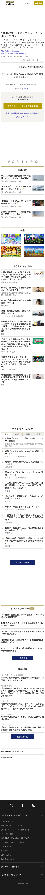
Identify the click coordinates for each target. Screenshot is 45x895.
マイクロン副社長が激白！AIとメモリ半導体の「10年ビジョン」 (22, 632)
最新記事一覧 (22, 736)
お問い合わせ (6, 855)
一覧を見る (22, 657)
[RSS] (33, 806)
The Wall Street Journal (10, 51)
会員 (38, 434)
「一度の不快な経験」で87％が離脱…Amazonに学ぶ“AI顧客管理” (22, 615)
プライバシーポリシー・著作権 (12, 842)
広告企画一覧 (7, 757)
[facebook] (22, 806)
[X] (11, 806)
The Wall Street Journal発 (16, 53)
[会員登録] (38, 3)
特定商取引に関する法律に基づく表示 (15, 838)
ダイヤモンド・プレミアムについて (14, 825)
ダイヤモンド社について (11, 875)
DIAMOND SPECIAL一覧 (12, 751)
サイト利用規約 (7, 834)
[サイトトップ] (10, 3)
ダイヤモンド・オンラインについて (15, 815)
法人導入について (8, 859)
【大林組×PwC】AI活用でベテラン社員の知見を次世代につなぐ (22, 641)
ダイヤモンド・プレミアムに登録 (22, 105)
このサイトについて (8, 821)
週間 (28, 434)
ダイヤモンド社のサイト (11, 866)
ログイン (28, 3)
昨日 (17, 434)
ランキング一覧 (22, 562)
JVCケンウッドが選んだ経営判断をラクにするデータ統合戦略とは (22, 649)
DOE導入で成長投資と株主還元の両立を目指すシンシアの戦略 (22, 624)
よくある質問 (6, 846)
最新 (7, 434)
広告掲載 (4, 850)
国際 (3, 53)
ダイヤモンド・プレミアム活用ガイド (15, 829)
